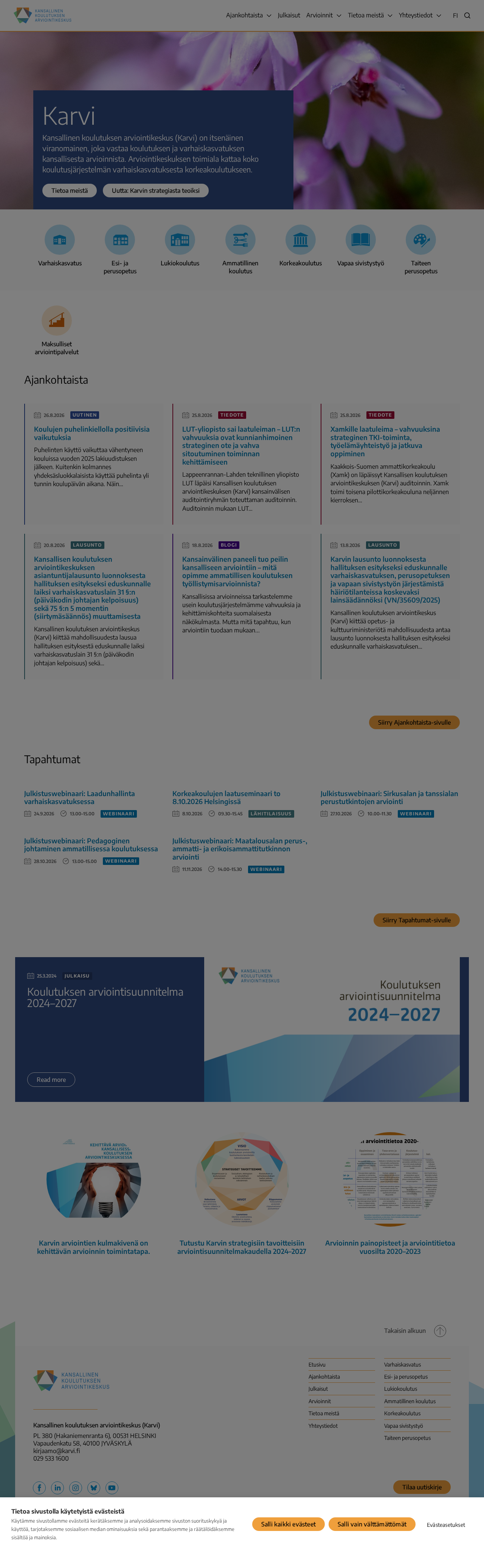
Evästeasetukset (446, 1525)
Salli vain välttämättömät (372, 1524)
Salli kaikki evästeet (288, 1524)
